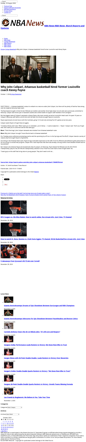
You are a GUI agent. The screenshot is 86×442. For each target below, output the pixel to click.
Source (36, 172)
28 (1, 429)
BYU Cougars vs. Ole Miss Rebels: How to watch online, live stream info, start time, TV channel (36, 217)
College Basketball (9, 41)
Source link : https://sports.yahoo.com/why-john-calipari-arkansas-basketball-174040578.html (32, 162)
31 (7, 429)
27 (13, 427)
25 (9, 427)
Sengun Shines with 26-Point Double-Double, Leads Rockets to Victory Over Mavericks (36, 358)
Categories (4, 407)
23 (5, 427)
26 (11, 427)
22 (3, 427)
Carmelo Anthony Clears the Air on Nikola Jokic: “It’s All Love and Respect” (32, 332)
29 (3, 429)
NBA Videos (7, 46)
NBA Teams (7, 45)
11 (9, 423)
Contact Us (7, 12)
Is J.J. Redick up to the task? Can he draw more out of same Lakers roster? (25, 193)
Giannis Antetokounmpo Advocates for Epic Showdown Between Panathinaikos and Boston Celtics (41, 319)
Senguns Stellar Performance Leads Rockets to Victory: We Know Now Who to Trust (35, 345)
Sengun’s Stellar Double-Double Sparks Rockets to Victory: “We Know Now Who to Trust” (37, 371)
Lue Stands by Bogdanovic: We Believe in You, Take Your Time (27, 397)
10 (7, 423)
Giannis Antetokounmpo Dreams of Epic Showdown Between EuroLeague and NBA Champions (39, 306)
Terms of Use (8, 6)
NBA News (7, 40)
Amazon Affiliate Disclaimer (12, 8)
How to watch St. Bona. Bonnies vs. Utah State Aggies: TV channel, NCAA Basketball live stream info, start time (43, 239)
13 (13, 423)
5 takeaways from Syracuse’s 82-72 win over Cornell (20, 261)
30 (5, 429)
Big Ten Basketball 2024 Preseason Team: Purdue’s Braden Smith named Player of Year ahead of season (33, 195)
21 (1, 427)
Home (6, 38)
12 (11, 423)
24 (7, 427)
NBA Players (7, 43)
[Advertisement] (20, 33)
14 (1, 425)
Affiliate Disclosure (10, 9)
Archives (3, 414)
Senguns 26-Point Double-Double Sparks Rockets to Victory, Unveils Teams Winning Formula (38, 384)
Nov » (6, 431)
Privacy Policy (8, 11)
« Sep (2, 431)
